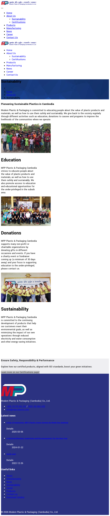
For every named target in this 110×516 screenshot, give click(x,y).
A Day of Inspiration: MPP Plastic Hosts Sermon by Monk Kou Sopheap (37, 422)
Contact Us (12, 37)
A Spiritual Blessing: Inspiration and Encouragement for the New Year (36, 438)
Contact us (12, 494)
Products (10, 25)
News (9, 31)
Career (9, 34)
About (9, 475)
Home (9, 12)
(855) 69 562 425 (36, 406)
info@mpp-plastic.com (17, 409)
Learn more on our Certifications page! (20, 372)
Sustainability (18, 19)
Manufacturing (13, 28)
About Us (11, 16)
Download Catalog (15, 497)
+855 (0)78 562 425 (16, 406)
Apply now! (11, 454)
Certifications (18, 22)
